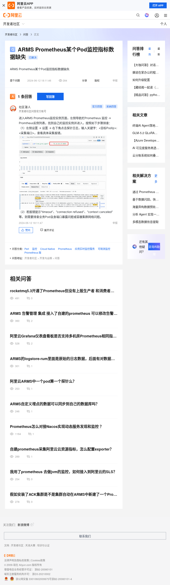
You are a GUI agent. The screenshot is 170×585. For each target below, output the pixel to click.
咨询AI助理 (154, 247)
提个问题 (15, 80)
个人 (163, 23)
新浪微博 (23, 525)
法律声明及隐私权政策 (16, 560)
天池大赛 (30, 545)
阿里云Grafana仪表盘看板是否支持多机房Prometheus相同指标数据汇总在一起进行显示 (64, 336)
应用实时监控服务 (85, 248)
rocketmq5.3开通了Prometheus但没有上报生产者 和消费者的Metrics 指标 (64, 290)
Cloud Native (47, 248)
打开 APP (158, 5)
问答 (25, 34)
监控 (34, 248)
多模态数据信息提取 (145, 222)
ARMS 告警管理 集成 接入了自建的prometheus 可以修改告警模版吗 (64, 313)
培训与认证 (43, 545)
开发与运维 (46, 258)
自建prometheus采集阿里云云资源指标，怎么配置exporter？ (61, 449)
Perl (26, 248)
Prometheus (65, 248)
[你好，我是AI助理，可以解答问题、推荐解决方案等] (146, 15)
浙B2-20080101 (44, 569)
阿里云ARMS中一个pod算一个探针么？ (43, 381)
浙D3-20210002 (41, 574)
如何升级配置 (141, 80)
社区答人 (25, 107)
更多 (155, 178)
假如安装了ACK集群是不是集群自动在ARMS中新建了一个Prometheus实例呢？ (64, 494)
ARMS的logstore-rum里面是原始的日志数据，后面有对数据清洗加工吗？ (64, 358)
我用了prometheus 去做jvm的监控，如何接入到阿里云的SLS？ (63, 471)
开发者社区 (11, 34)
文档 (6, 545)
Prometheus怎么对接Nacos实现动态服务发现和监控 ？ (56, 426)
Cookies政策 (38, 560)
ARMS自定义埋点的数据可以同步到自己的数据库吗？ (54, 404)
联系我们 (85, 536)
